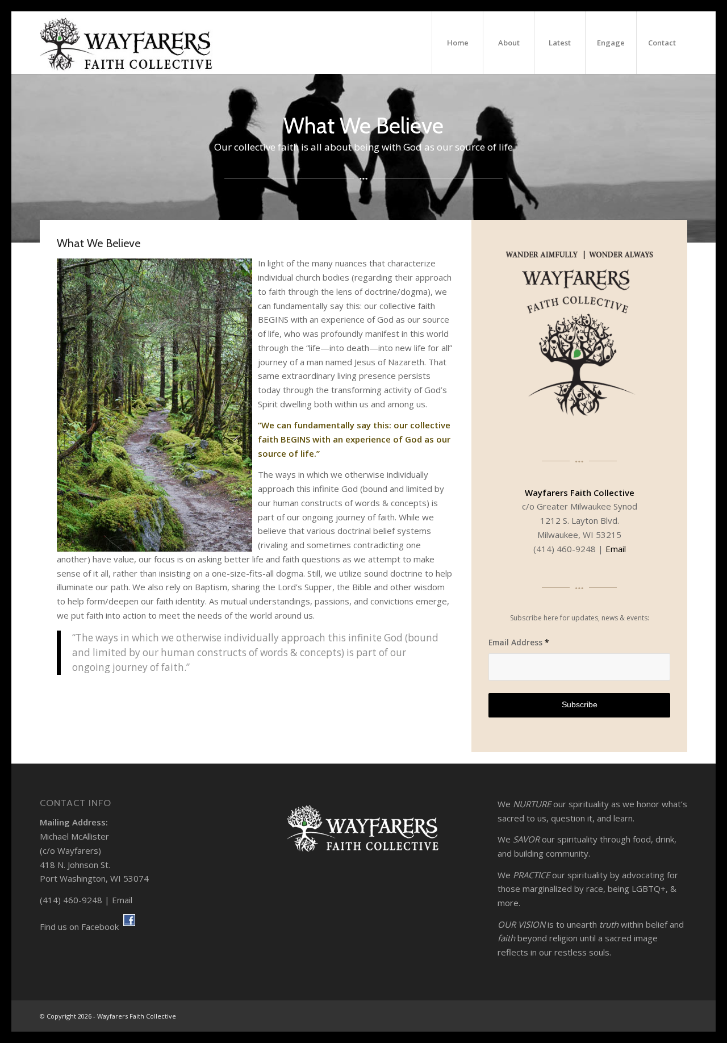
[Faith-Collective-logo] (126, 42)
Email (615, 548)
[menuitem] (457, 42)
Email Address (518, 642)
